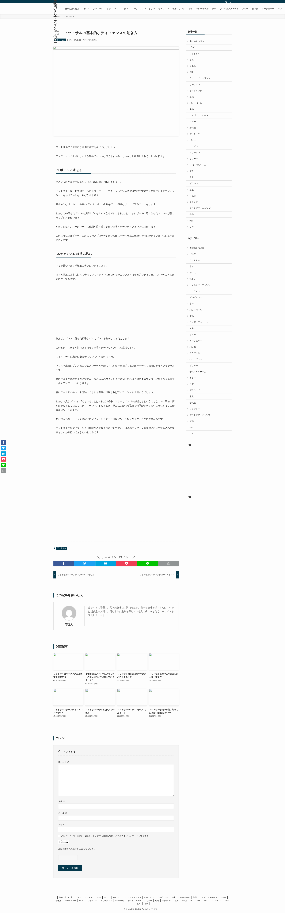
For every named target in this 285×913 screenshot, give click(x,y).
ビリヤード (195, 159)
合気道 (193, 196)
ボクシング (195, 183)
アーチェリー (196, 134)
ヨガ (192, 227)
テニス (193, 66)
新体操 (193, 128)
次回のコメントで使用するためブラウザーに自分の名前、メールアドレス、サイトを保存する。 (106, 835)
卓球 (192, 97)
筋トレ (193, 72)
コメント (63, 762)
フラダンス (195, 146)
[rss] (226, 1)
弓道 (192, 177)
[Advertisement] (78, 308)
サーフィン (195, 84)
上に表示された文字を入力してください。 (78, 849)
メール (62, 813)
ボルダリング (196, 90)
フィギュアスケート (199, 115)
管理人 (69, 624)
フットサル (61, 40)
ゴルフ (193, 47)
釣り (192, 220)
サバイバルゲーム (198, 165)
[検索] (230, 1)
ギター (193, 171)
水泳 (192, 59)
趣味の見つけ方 (197, 41)
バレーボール (196, 103)
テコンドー (195, 202)
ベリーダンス (196, 152)
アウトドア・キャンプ (200, 208)
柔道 (192, 189)
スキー (193, 121)
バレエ (193, 140)
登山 (192, 214)
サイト (61, 824)
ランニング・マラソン (200, 78)
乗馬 (192, 109)
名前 (61, 801)
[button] (63, 563)
